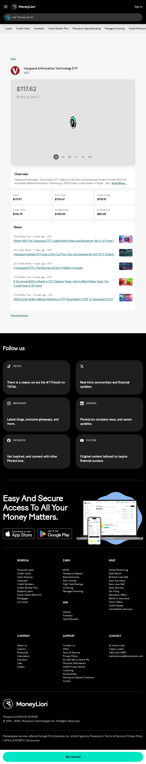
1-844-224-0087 (117, 652)
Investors (22, 659)
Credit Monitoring (118, 569)
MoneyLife (22, 652)
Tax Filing (114, 591)
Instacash (22, 580)
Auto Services (116, 587)
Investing (68, 587)
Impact (21, 666)
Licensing (68, 670)
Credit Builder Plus (27, 587)
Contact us (69, 645)
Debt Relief (115, 573)
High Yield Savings (73, 584)
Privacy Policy (70, 656)
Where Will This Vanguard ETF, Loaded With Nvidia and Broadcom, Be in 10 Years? (64, 240)
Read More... (119, 183)
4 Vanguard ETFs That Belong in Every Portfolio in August (48, 267)
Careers (21, 649)
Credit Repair (116, 605)
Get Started (72, 756)
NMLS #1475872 (14, 740)
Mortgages (22, 598)
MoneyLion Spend (72, 573)
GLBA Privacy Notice (74, 666)
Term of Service (71, 652)
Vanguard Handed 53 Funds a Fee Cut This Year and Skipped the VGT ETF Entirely (64, 254)
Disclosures (33, 740)
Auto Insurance (117, 580)
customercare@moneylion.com (126, 656)
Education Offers (118, 594)
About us (22, 645)
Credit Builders (25, 584)
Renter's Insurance (119, 598)
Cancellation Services (121, 609)
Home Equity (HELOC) (29, 594)
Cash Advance (25, 577)
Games (67, 612)
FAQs (66, 649)
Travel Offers (116, 602)
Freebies (67, 615)
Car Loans (22, 602)
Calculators (23, 656)
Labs (19, 663)
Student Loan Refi (118, 577)
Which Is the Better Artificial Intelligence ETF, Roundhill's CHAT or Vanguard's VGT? (63, 299)
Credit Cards (24, 573)
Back (13, 58)
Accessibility (70, 673)
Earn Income (70, 580)
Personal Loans (25, 569)
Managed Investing (73, 591)
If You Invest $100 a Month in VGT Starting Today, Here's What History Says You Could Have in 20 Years (61, 283)
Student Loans (25, 591)
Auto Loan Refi (117, 584)
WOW (66, 569)
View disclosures (19, 315)
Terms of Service (115, 736)
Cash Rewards (70, 619)
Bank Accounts (71, 577)
